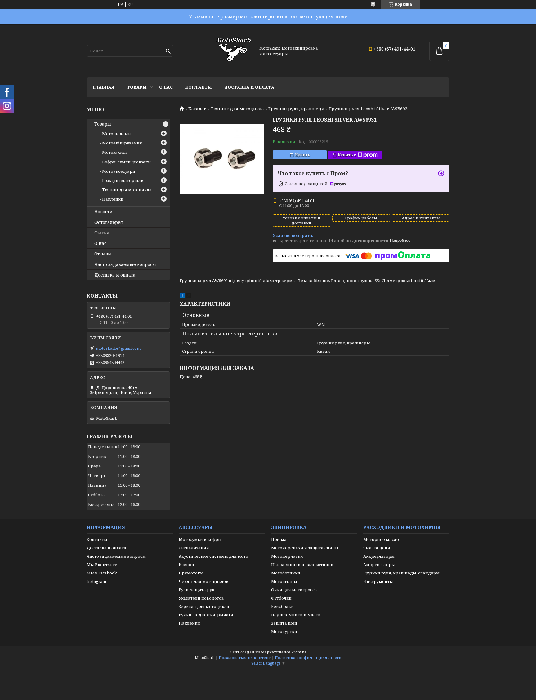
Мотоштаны (284, 581)
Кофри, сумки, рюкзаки (126, 162)
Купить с (347, 154)
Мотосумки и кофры (200, 539)
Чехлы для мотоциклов (203, 581)
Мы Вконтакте (102, 564)
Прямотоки (191, 573)
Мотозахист (114, 152)
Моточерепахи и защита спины (304, 548)
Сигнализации (194, 548)
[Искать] (168, 51)
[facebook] (182, 296)
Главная (103, 87)
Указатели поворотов (201, 598)
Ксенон (186, 564)
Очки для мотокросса (294, 589)
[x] (188, 296)
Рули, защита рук (196, 589)
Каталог (197, 108)
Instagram (96, 581)
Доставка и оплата (249, 87)
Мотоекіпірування (122, 143)
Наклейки (112, 199)
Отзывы (103, 254)
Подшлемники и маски (296, 615)
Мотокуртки (284, 631)
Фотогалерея (108, 222)
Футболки (281, 598)
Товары (137, 87)
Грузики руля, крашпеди (296, 108)
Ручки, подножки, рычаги (206, 615)
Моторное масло (381, 539)
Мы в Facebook (102, 573)
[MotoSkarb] (233, 50)
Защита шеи (284, 623)
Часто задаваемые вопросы (125, 264)
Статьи (101, 233)
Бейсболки (282, 606)
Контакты (198, 87)
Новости (103, 212)
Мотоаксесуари (118, 171)
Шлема (279, 539)
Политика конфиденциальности (308, 657)
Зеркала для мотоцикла (204, 606)
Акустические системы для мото (213, 556)
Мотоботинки (285, 573)
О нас (166, 87)
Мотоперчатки (287, 556)
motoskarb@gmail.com (118, 348)
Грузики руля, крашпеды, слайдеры (401, 573)
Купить (302, 154)
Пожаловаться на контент (245, 657)
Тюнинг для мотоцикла (237, 108)
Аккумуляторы (379, 556)
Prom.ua (298, 652)
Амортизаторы (379, 564)
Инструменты (378, 581)
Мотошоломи (116, 133)
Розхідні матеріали (123, 180)
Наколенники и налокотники (302, 564)
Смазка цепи (376, 548)
